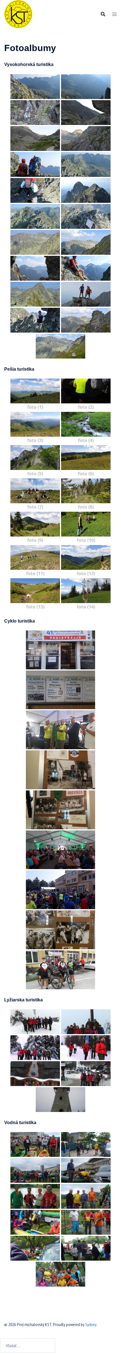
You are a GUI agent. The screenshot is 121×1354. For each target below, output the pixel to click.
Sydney (91, 1324)
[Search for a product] (103, 14)
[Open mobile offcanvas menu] (114, 14)
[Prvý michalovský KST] (18, 13)
